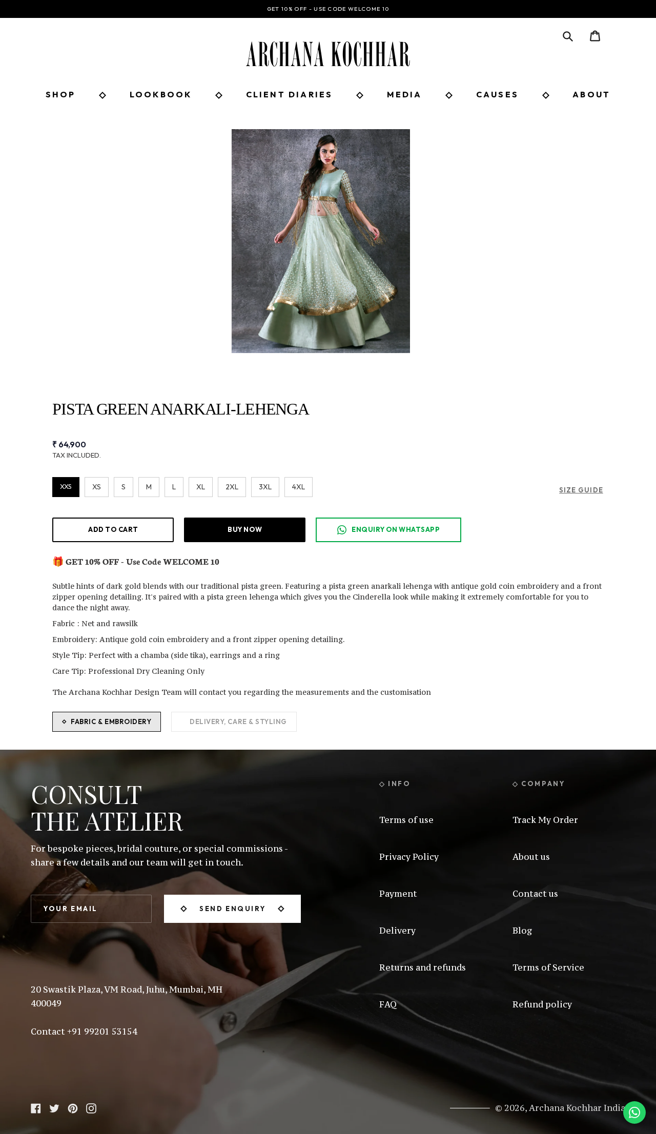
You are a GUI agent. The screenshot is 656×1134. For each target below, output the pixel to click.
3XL (265, 486)
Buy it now (244, 529)
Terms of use (406, 820)
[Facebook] (36, 1107)
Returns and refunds (422, 967)
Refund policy (542, 1004)
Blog (522, 930)
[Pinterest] (73, 1107)
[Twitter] (54, 1107)
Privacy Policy (409, 856)
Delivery (397, 930)
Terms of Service (548, 967)
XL (200, 486)
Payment (398, 893)
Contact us (535, 893)
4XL (298, 486)
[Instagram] (91, 1107)
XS (96, 486)
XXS (66, 486)
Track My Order (545, 820)
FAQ (388, 1004)
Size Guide (581, 490)
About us (531, 856)
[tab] (106, 722)
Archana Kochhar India (577, 1108)
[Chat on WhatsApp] (634, 1112)
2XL (231, 486)
